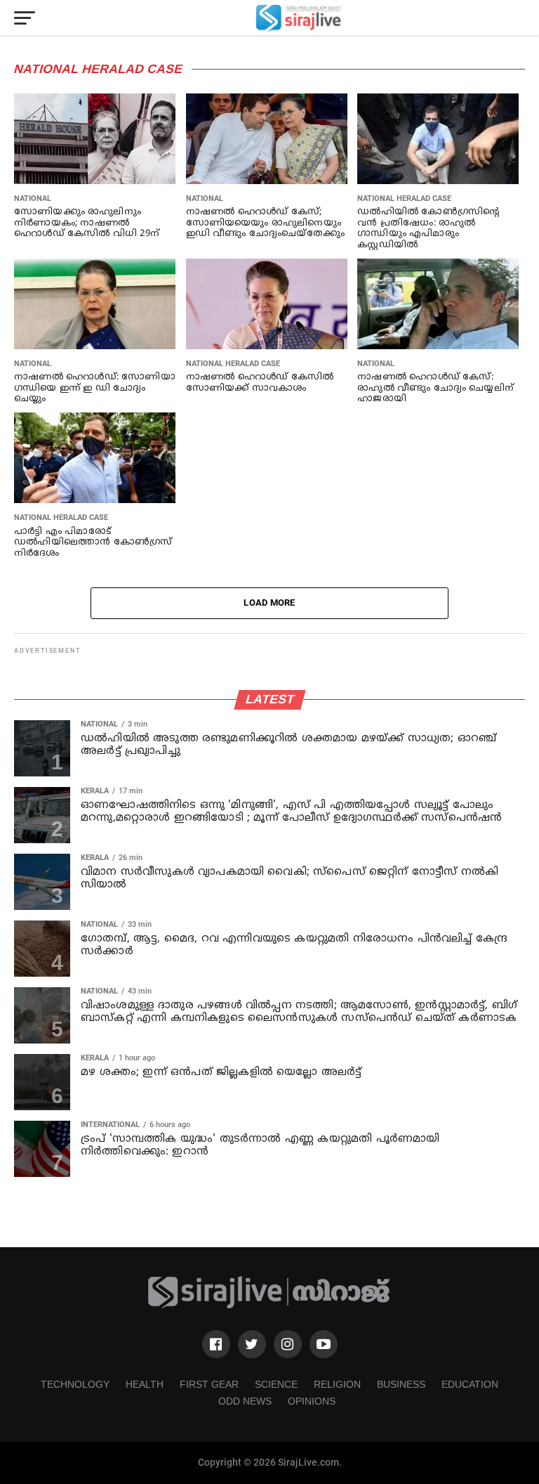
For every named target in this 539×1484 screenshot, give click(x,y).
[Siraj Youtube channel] (324, 1344)
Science (276, 1384)
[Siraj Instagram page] (288, 1344)
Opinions (311, 1401)
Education (469, 1384)
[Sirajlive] (269, 1306)
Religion (337, 1384)
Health (145, 1384)
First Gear (209, 1384)
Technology (75, 1384)
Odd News (245, 1401)
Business (401, 1384)
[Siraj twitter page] (252, 1344)
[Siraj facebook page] (216, 1344)
